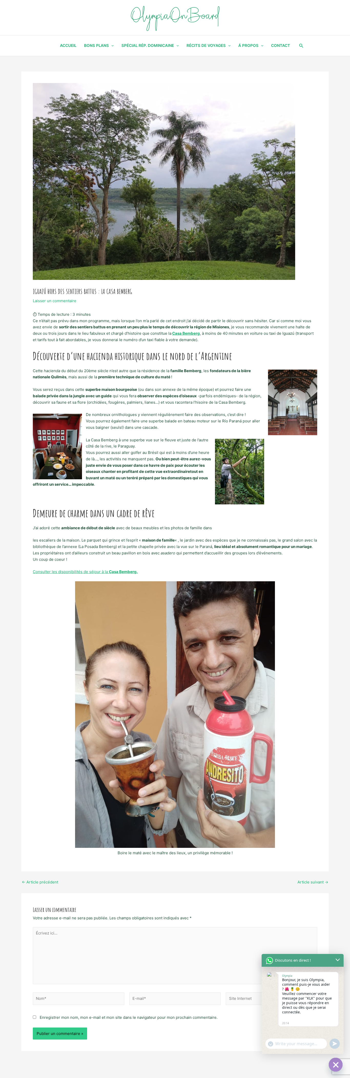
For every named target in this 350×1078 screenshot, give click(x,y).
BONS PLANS (96, 45)
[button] (301, 46)
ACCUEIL (68, 45)
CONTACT (280, 45)
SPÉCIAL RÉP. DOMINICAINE (147, 45)
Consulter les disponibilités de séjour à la (85, 571)
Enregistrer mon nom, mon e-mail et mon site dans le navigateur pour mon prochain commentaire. (129, 1017)
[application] (111, 45)
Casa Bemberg (186, 333)
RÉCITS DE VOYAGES (206, 45)
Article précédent (40, 882)
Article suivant (312, 882)
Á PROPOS (248, 45)
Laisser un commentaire (54, 300)
